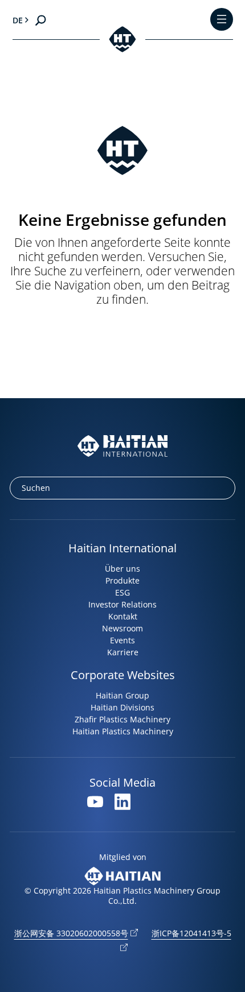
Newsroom (122, 628)
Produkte (122, 580)
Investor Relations (122, 604)
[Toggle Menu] (221, 20)
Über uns (122, 568)
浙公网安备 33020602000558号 (71, 933)
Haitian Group (122, 695)
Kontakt (122, 616)
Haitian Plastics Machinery (122, 731)
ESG (122, 592)
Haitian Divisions (122, 707)
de (18, 20)
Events (122, 640)
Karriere (122, 652)
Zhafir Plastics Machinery (122, 719)
